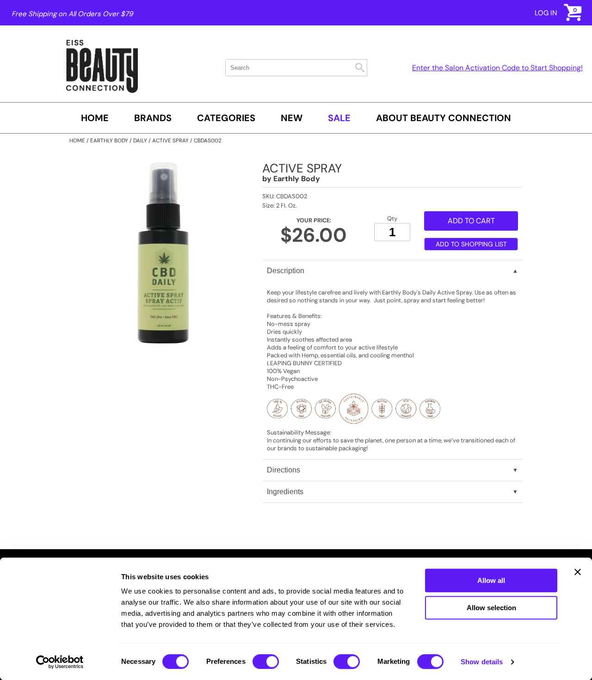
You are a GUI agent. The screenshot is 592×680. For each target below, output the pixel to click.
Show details (482, 662)
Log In (546, 13)
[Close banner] (577, 572)
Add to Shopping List (471, 244)
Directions (283, 470)
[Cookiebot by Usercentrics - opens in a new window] (59, 662)
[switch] (266, 661)
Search (359, 67)
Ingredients (285, 492)
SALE (339, 118)
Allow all (491, 580)
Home (95, 118)
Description (285, 271)
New (291, 118)
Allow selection (491, 608)
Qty (392, 218)
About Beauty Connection (443, 118)
